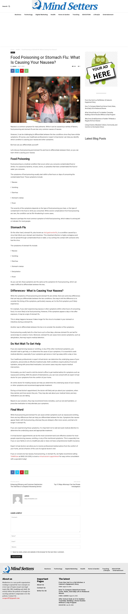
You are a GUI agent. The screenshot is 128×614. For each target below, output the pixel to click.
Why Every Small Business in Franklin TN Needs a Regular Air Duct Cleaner (100, 120)
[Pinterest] (22, 71)
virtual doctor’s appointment (49, 456)
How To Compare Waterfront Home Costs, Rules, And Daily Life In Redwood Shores (100, 107)
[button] (6, 6)
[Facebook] (13, 71)
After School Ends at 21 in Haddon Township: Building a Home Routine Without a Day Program (100, 113)
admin (14, 66)
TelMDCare (15, 456)
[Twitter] (17, 71)
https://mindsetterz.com (30, 498)
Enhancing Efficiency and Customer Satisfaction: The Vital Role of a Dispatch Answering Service (26, 485)
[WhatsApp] (26, 71)
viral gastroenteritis (50, 232)
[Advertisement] (64, 32)
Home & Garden (64, 596)
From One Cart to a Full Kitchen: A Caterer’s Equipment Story (98, 101)
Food (60, 586)
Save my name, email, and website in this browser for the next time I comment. (38, 552)
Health (18, 49)
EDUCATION (62, 605)
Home (12, 49)
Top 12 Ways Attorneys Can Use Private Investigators (67, 485)
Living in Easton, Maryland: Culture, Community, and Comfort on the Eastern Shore (101, 126)
